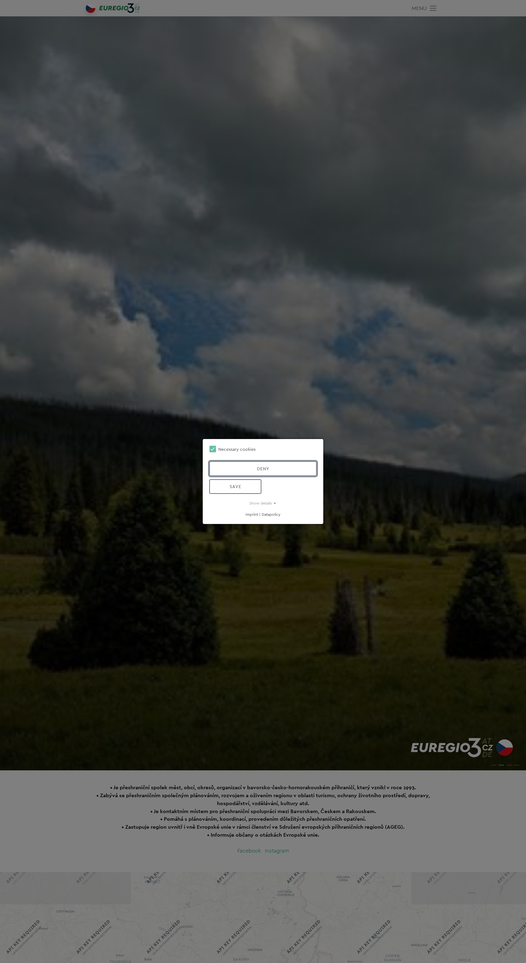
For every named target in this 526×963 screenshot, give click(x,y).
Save (235, 486)
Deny (263, 468)
